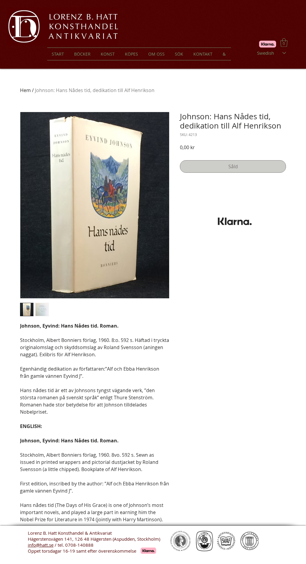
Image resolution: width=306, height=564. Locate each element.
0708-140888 (79, 545)
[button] (283, 42)
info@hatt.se (40, 545)
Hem (25, 90)
